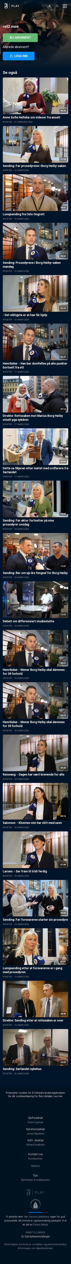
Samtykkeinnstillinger (37, 1236)
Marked (35, 1166)
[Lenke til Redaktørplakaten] (35, 1204)
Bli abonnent (20, 37)
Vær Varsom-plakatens (36, 1216)
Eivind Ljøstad (35, 1122)
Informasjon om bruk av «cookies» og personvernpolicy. (35, 1244)
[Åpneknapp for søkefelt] (57, 6)
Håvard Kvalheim (35, 1144)
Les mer (58, 1096)
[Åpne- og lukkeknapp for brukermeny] (49, 6)
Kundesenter (35, 1158)
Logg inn (21, 56)
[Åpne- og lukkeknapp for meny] (64, 6)
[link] (12, 6)
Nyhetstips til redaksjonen (35, 1179)
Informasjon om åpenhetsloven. (35, 1248)
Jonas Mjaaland (35, 1133)
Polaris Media (40, 1224)
